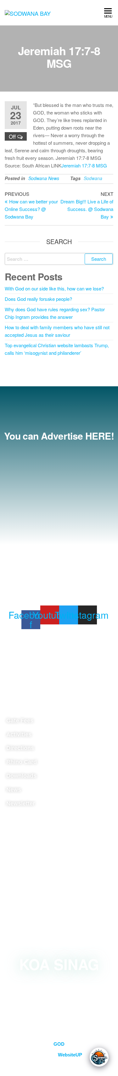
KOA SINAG (59, 964)
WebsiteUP (70, 1054)
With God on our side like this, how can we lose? (54, 288)
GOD (59, 1044)
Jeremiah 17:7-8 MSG (84, 165)
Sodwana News (43, 178)
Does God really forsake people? (38, 298)
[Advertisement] (59, 508)
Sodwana (93, 178)
